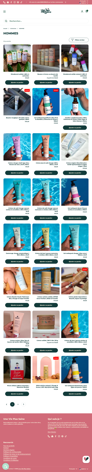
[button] (86, 11)
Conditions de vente (10, 458)
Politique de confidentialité (12, 452)
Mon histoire (52, 432)
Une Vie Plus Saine (24, 469)
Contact (6, 448)
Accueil (5, 28)
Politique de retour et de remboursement (17, 454)
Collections (13, 28)
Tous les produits (8, 446)
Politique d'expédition (10, 456)
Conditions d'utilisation (11, 460)
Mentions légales (8, 450)
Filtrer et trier (79, 40)
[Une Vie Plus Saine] (46, 11)
